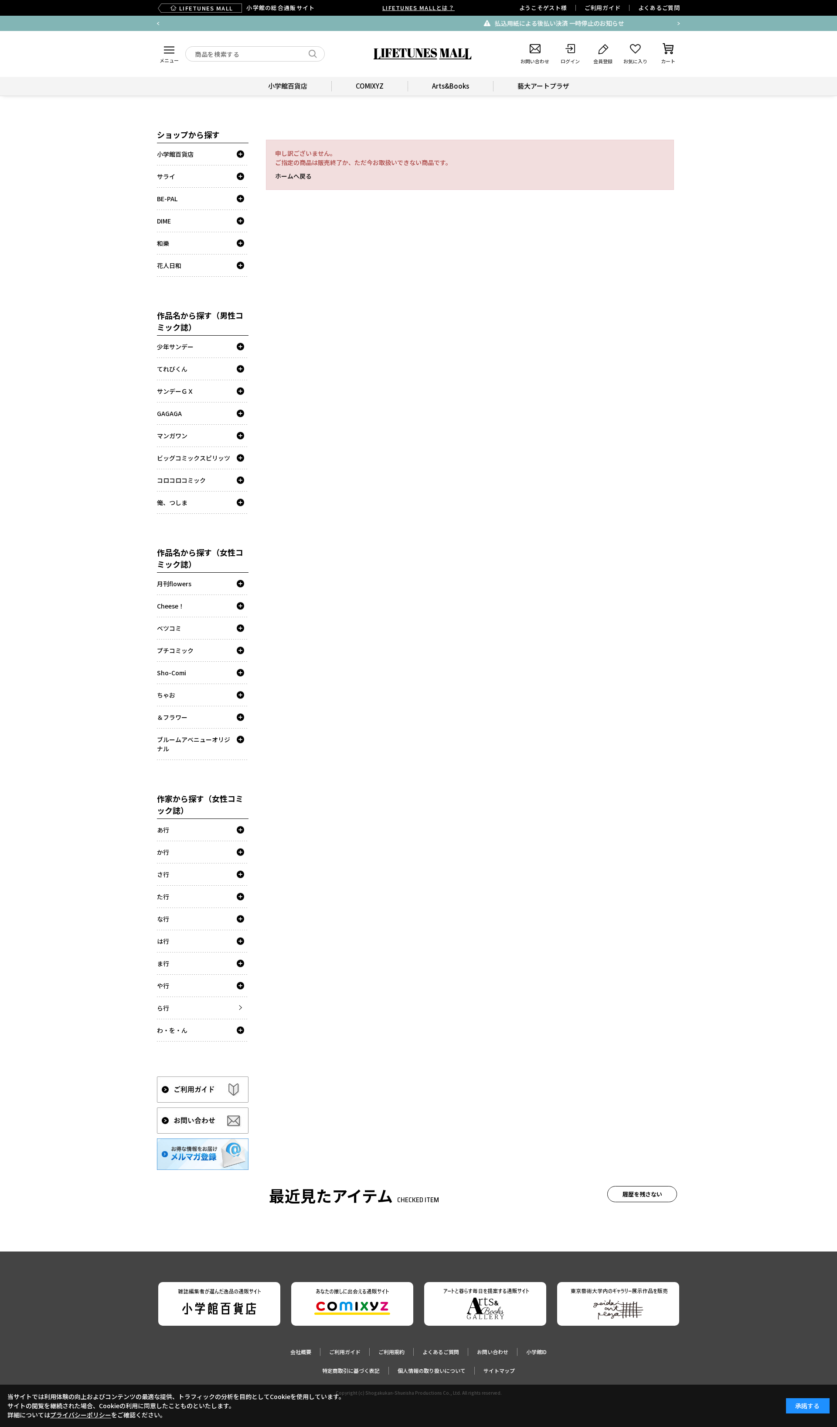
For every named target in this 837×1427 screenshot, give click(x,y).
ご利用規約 (391, 1351)
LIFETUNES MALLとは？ (418, 7)
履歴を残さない (642, 1194)
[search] (312, 54)
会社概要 (300, 1351)
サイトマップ (499, 1370)
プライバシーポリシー (80, 1414)
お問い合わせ (492, 1351)
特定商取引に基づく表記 (351, 1370)
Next (678, 23)
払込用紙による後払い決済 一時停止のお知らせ (427, 23)
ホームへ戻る (293, 176)
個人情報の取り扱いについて (432, 1370)
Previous (158, 23)
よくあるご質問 (659, 7)
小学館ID (536, 1351)
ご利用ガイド (603, 7)
